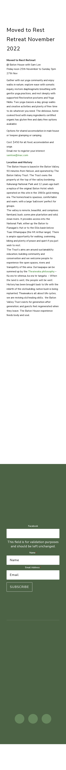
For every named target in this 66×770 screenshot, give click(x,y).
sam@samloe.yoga (33, 694)
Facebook (33, 526)
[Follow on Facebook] (19, 719)
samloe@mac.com (17, 155)
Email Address (33, 567)
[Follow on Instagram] (33, 719)
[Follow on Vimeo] (46, 719)
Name (33, 552)
